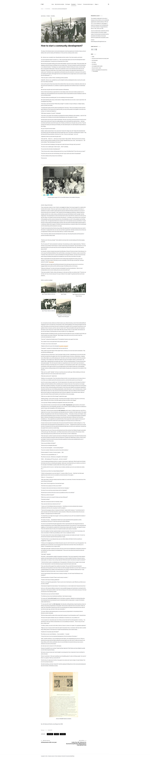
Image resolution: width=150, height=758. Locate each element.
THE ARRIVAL (63, 734)
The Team (79, 4)
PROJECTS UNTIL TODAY (96, 68)
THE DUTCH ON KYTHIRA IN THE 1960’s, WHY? (100, 58)
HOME (93, 56)
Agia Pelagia (50, 734)
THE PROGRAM (95, 60)
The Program (67, 4)
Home (53, 4)
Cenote (59, 756)
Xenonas (42, 730)
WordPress (72, 756)
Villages (96, 4)
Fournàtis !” (63, 346)
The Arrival (73, 4)
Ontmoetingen (95, 71)
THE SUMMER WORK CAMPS (97, 66)
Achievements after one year (49, 741)
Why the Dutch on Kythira (59, 4)
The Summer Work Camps (88, 4)
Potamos (56, 734)
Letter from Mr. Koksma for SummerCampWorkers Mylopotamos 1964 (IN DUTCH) (76, 743)
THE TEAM (94, 62)
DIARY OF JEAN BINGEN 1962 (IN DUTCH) (99, 69)
